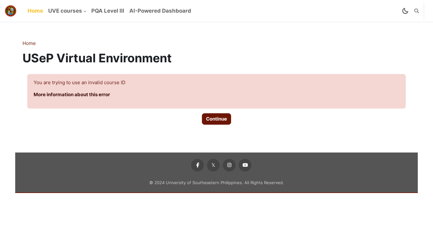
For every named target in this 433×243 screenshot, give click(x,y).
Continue (216, 119)
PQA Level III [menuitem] (107, 11)
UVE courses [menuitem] (65, 11)
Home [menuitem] (35, 11)
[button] (417, 11)
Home (29, 43)
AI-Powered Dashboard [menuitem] (160, 11)
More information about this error (72, 94)
